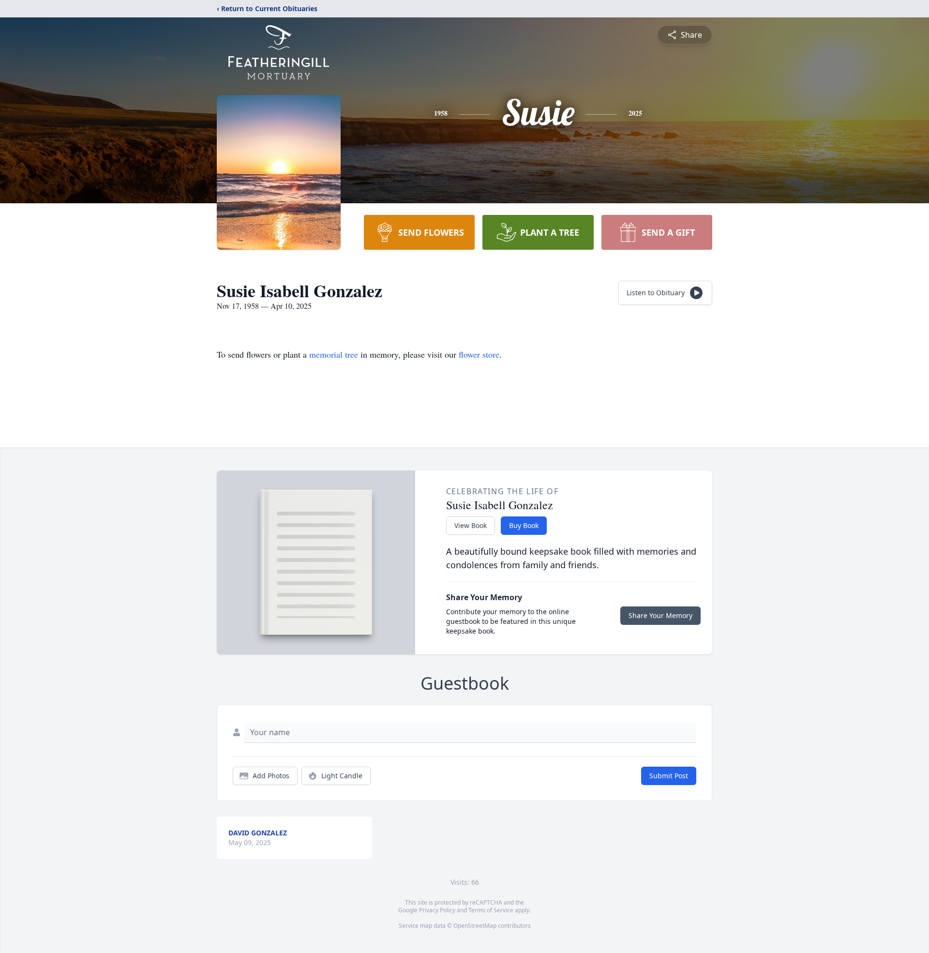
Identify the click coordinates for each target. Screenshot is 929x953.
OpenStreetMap (474, 926)
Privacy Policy (437, 910)
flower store (479, 354)
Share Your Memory (660, 615)
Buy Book (524, 525)
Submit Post (668, 775)
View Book (470, 525)
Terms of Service (490, 910)
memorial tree (333, 354)
